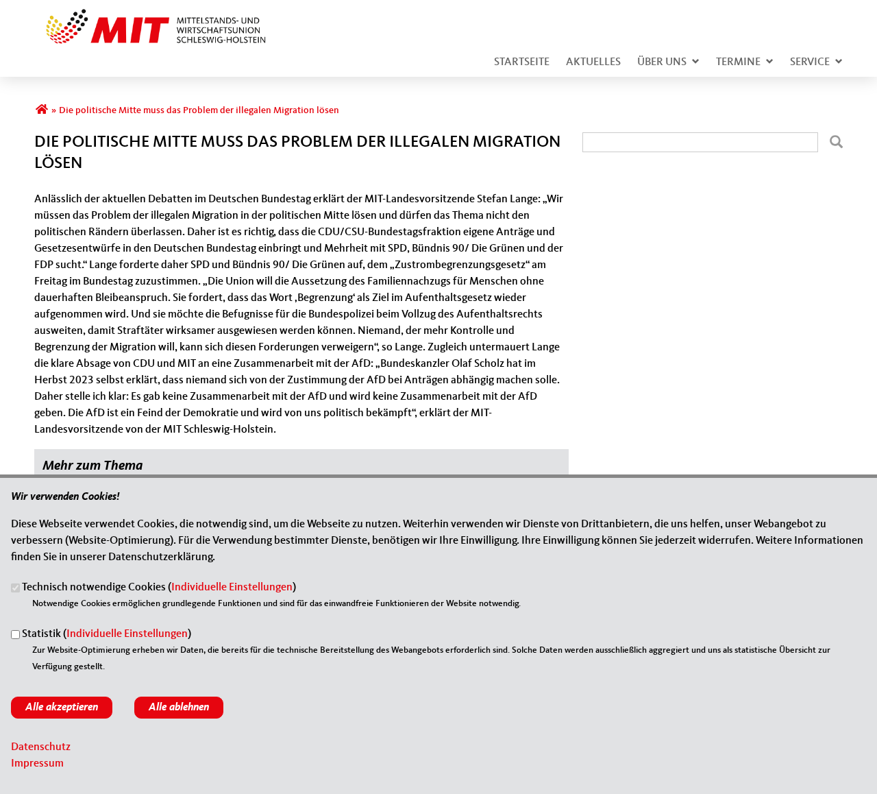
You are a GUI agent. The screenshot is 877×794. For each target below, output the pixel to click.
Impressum (37, 763)
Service (810, 62)
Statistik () (106, 634)
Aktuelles (593, 62)
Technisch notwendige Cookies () (159, 588)
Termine (738, 62)
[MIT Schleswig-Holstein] (41, 110)
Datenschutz (41, 747)
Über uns (662, 62)
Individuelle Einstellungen (232, 588)
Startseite (521, 62)
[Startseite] (150, 16)
